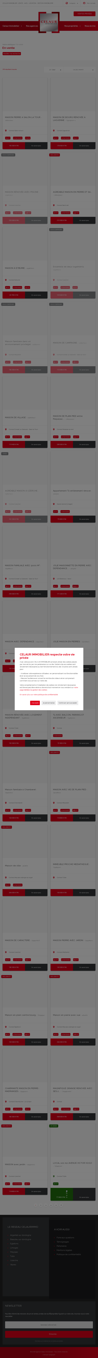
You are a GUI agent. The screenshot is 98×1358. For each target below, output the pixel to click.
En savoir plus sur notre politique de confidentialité (39, 695)
